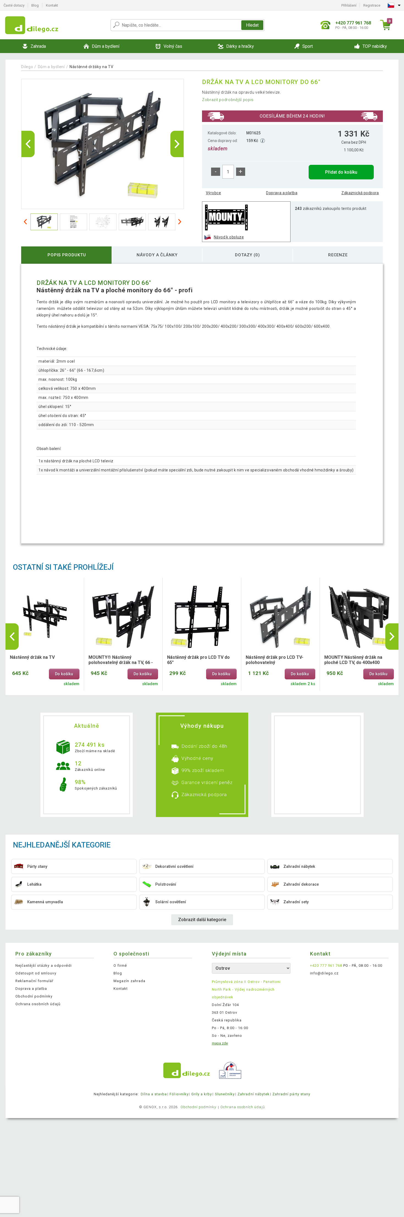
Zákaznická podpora (360, 193)
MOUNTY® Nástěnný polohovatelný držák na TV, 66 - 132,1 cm (120, 660)
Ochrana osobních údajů (37, 1004)
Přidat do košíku (341, 172)
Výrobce (213, 193)
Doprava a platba (281, 193)
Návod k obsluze (229, 237)
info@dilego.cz (324, 973)
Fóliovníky (179, 1094)
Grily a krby (201, 1094)
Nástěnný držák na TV (32, 657)
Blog (35, 5)
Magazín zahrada (129, 981)
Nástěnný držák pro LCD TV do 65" (198, 660)
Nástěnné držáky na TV (92, 67)
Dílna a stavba (154, 1094)
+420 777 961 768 (326, 965)
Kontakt (52, 5)
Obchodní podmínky (34, 996)
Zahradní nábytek (253, 1094)
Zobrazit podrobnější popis (228, 100)
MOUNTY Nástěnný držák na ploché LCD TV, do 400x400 (353, 660)
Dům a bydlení (51, 67)
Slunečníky (225, 1094)
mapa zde (220, 1043)
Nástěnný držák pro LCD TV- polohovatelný (274, 660)
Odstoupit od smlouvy (35, 973)
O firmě (120, 965)
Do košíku (64, 674)
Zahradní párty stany (291, 1094)
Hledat (252, 25)
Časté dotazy (14, 5)
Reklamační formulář (34, 981)
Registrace (371, 5)
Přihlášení (348, 5)
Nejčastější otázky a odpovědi (43, 965)
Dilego (27, 67)
